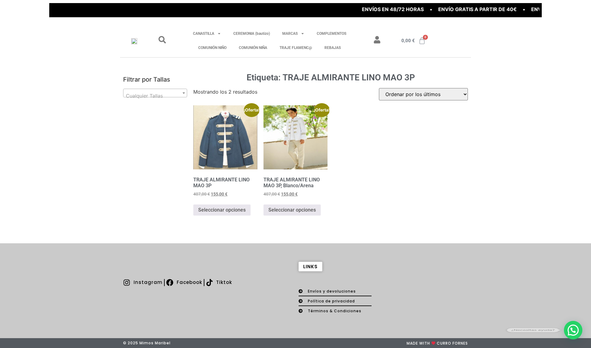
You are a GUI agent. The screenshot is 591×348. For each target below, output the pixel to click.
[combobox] (155, 93)
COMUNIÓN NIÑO (212, 48)
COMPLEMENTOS (331, 33)
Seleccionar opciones (222, 210)
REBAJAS (332, 48)
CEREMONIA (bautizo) (251, 33)
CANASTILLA (203, 33)
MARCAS (290, 33)
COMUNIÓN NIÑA (253, 48)
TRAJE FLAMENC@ (295, 48)
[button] (573, 330)
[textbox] (155, 96)
